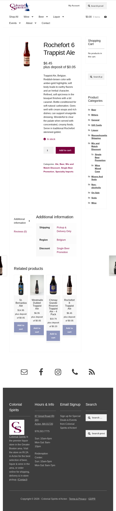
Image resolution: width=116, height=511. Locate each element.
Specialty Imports (64, 171)
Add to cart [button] (20, 327)
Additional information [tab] (20, 221)
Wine (26, 17)
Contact (46, 23)
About (29, 23)
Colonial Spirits (17, 436)
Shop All (13, 17)
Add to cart (65, 150)
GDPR (91, 499)
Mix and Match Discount (96, 146)
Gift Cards (96, 125)
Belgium (61, 240)
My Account (73, 5)
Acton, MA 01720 (44, 424)
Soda (94, 198)
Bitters (94, 115)
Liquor (56, 17)
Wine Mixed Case (98, 168)
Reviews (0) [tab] (20, 231)
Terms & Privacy (77, 499)
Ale (56, 164)
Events (13, 23)
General (95, 120)
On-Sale (95, 192)
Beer (41, 17)
